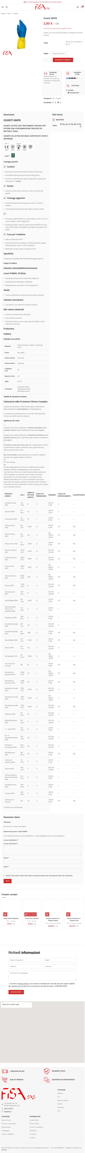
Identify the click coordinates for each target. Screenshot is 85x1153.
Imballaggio (5, 1130)
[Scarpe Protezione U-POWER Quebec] (53, 909)
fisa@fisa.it (8, 1111)
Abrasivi (60, 1093)
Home (3, 13)
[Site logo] (42, 7)
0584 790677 (8, 1108)
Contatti (32, 1138)
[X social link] (55, 102)
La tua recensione (11, 843)
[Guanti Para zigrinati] (32, 909)
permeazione (23, 409)
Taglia (46, 53)
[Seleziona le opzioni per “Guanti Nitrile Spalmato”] (5, 914)
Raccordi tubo (6, 1120)
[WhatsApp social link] (61, 102)
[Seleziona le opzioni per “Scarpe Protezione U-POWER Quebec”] (47, 914)
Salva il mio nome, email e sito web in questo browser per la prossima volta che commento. (39, 876)
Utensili (59, 1104)
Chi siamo (33, 1134)
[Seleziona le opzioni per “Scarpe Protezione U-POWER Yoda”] (68, 914)
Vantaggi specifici (11, 162)
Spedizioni (33, 1130)
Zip (58, 1097)
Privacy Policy (23, 984)
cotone (18, 181)
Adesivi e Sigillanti (8, 1134)
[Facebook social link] (53, 102)
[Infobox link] (21, 1071)
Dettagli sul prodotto (12, 339)
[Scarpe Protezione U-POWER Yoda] (74, 909)
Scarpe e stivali (55, 923)
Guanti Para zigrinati (32, 918)
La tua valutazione (11, 840)
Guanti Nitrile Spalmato (11, 918)
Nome (6, 858)
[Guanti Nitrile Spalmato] (11, 909)
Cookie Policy (34, 1120)
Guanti (15, 13)
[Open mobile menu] (3, 7)
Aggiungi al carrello (63, 60)
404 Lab (4, 1150)
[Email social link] (58, 102)
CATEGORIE (61, 1090)
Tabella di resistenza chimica (15, 396)
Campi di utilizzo (10, 263)
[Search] (7, 7)
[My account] (78, 7)
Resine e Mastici (62, 1100)
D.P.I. (9, 13)
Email (6, 867)
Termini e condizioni (36, 1127)
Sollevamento (6, 1127)
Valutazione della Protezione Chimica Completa (25, 401)
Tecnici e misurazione (9, 1123)
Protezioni (60, 1107)
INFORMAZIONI (35, 1116)
